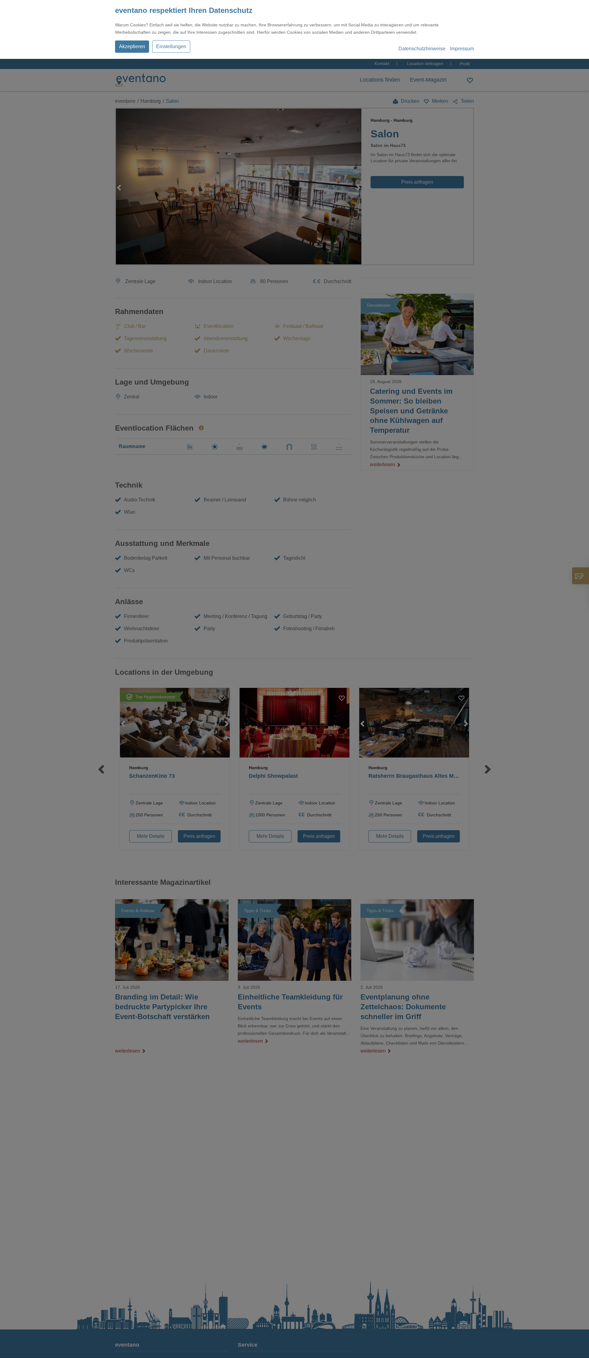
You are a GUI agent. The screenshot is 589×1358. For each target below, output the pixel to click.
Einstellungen (171, 46)
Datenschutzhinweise (421, 48)
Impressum (462, 48)
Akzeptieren (132, 46)
